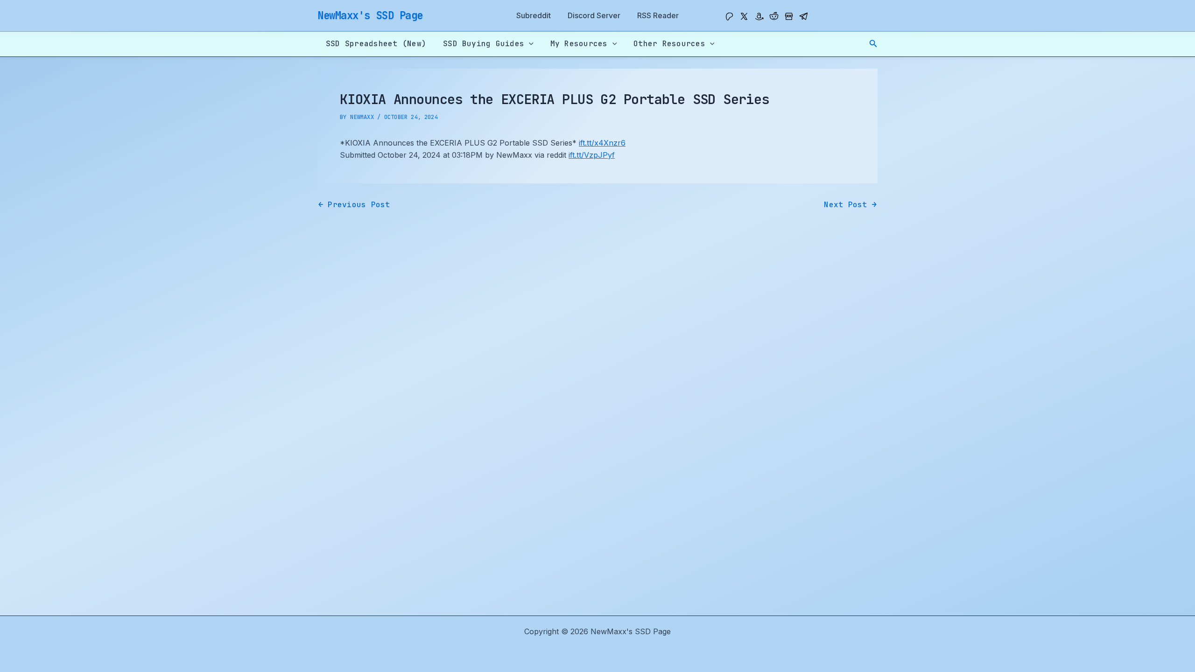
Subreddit (533, 15)
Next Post (850, 205)
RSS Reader (658, 15)
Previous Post (354, 205)
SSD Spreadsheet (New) (376, 44)
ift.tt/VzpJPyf (592, 155)
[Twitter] (744, 16)
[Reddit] (774, 16)
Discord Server (594, 15)
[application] (529, 44)
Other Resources (669, 44)
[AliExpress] (789, 16)
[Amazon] (759, 16)
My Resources (579, 44)
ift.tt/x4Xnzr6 (602, 142)
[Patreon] (729, 16)
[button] (873, 43)
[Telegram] (803, 16)
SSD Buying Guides (483, 44)
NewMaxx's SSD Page (370, 15)
